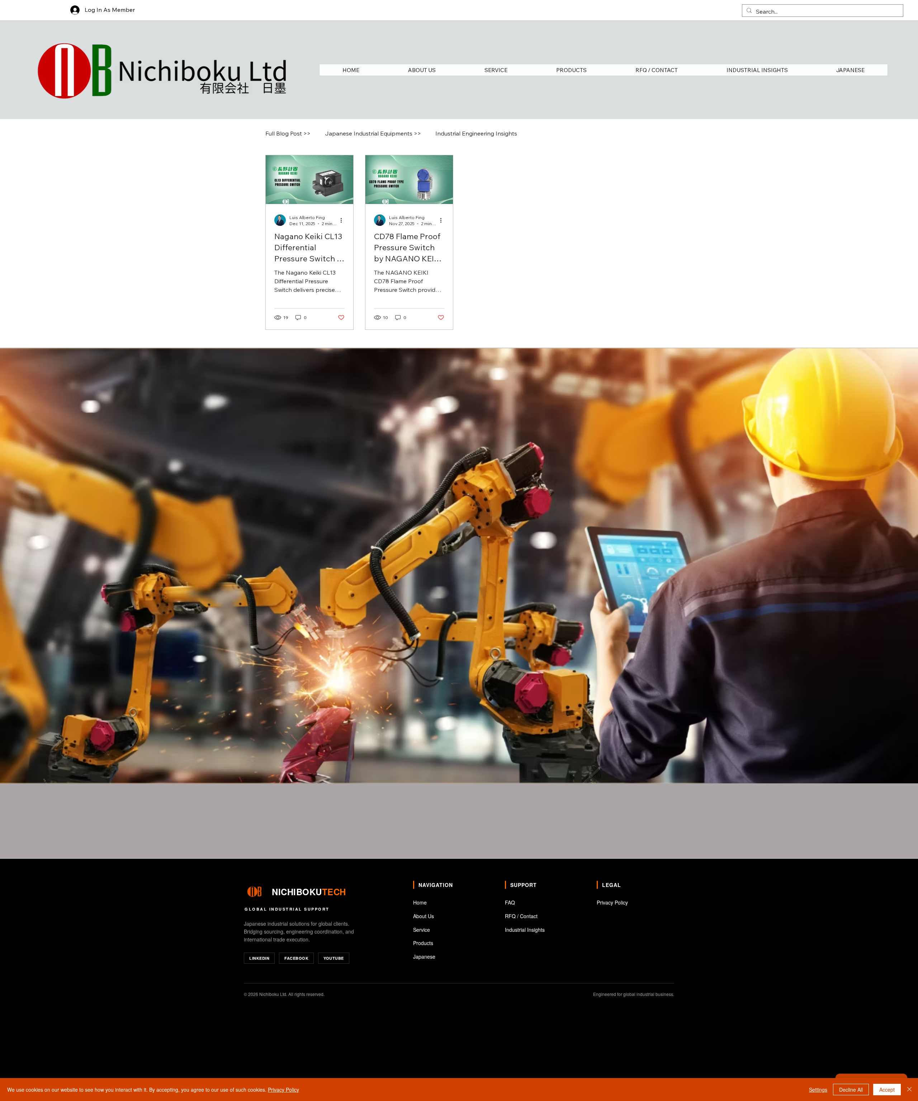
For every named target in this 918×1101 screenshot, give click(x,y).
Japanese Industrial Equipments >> (373, 133)
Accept (887, 1089)
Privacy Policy (283, 1089)
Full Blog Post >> (288, 133)
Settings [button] (818, 1089)
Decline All (851, 1089)
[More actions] (343, 220)
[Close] (909, 1089)
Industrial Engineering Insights (476, 133)
